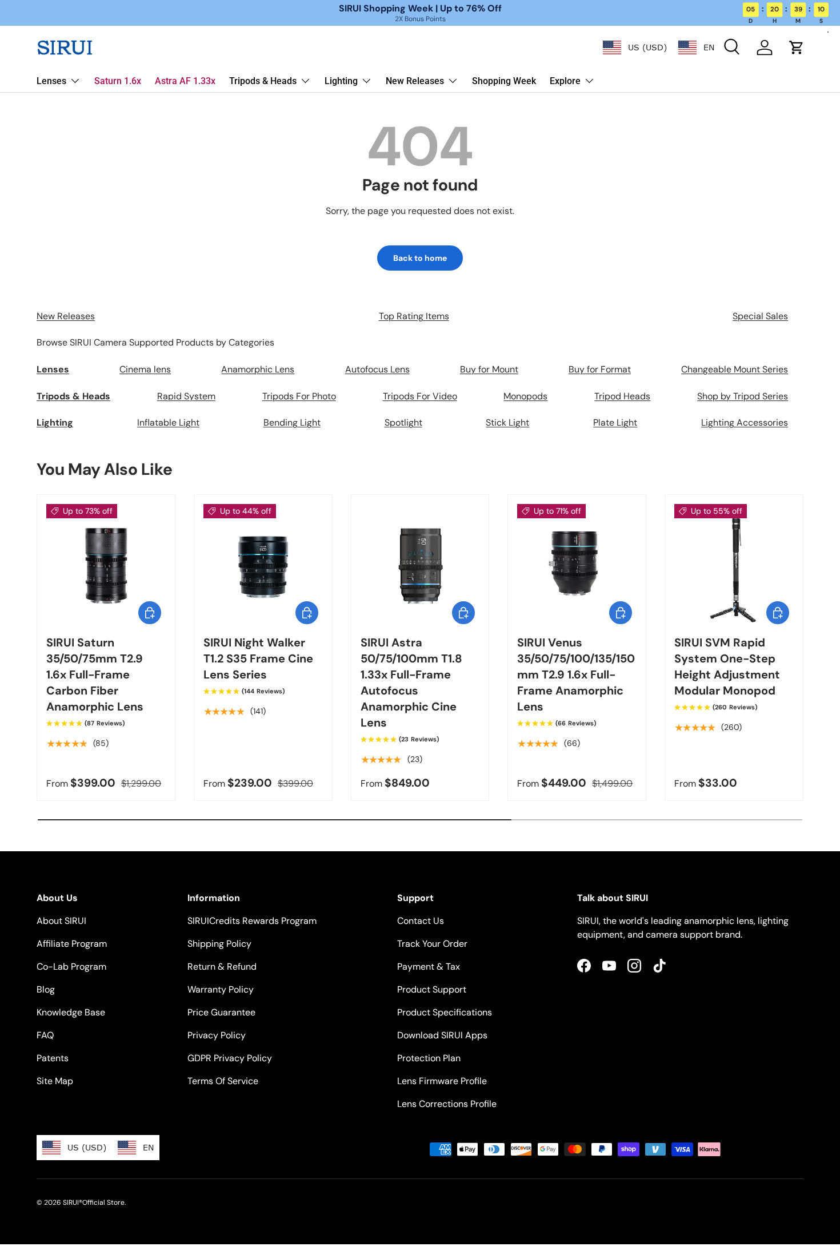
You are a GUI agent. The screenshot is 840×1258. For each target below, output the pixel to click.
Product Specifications (444, 1012)
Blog (46, 989)
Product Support (431, 989)
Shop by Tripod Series (742, 396)
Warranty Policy (220, 989)
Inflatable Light (168, 422)
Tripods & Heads (263, 81)
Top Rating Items (414, 316)
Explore (565, 81)
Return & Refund (222, 967)
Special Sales (760, 316)
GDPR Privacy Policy (229, 1058)
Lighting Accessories (744, 422)
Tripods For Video (420, 396)
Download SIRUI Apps (442, 1035)
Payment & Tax (428, 967)
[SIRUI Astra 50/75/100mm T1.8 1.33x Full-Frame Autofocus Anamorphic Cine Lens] (420, 564)
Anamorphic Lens (257, 369)
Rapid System (186, 396)
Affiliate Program (72, 944)
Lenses (51, 81)
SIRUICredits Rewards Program (252, 921)
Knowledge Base (71, 1012)
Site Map (55, 1081)
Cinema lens (145, 369)
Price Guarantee (221, 1012)
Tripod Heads (622, 396)
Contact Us (420, 921)
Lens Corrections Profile (447, 1104)
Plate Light (615, 422)
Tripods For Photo (299, 396)
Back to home (420, 258)
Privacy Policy (216, 1035)
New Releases (415, 81)
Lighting (341, 81)
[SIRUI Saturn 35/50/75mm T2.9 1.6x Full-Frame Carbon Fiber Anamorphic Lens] (106, 564)
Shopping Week (504, 81)
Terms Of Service (222, 1081)
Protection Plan (429, 1058)
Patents (53, 1058)
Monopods (525, 396)
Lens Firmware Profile (442, 1081)
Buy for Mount (489, 369)
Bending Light (292, 422)
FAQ (45, 1035)
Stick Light (507, 422)
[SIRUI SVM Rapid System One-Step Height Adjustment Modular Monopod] (734, 564)
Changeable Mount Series (734, 369)
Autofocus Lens (377, 369)
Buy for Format (600, 369)
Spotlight (403, 422)
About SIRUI (61, 921)
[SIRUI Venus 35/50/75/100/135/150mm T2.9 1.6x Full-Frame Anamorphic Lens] (577, 564)
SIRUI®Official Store (94, 1202)
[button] (796, 47)
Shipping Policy (219, 944)
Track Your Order (432, 944)
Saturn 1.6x (117, 81)
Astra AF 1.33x (185, 81)
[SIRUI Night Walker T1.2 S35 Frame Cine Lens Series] (263, 564)
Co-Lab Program (71, 967)
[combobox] (635, 47)
